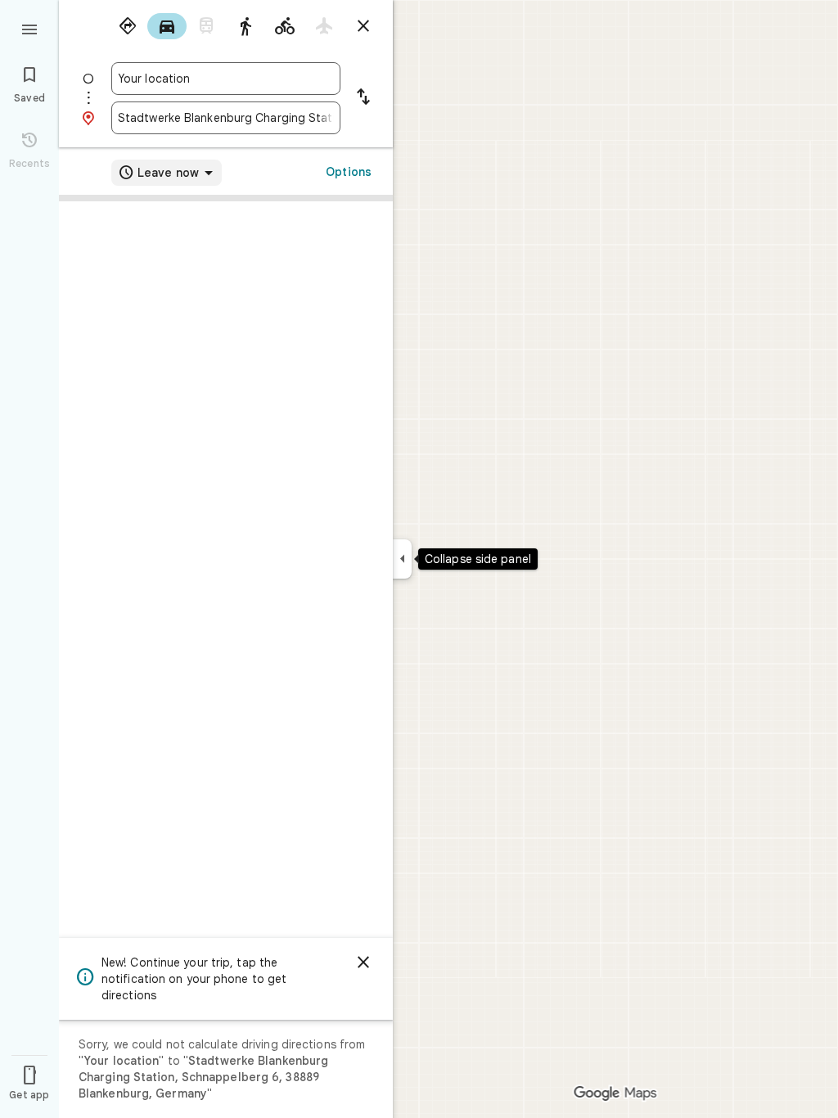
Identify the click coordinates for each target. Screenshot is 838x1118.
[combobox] (226, 78)
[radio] (127, 26)
